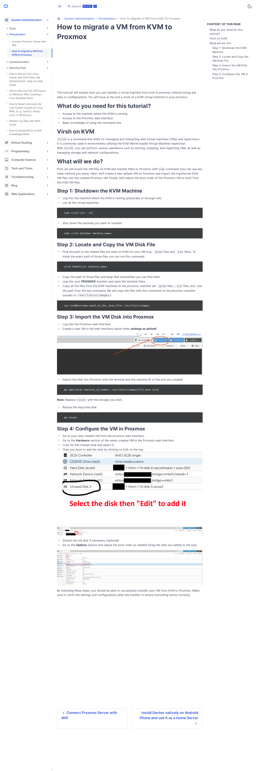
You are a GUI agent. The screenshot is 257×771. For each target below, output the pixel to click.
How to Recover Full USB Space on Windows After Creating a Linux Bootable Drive (27, 94)
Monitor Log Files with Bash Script (24, 122)
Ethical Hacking (18, 143)
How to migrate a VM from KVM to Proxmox (27, 53)
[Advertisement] (27, 251)
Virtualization (17, 34)
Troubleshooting (19, 177)
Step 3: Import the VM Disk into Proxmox (229, 67)
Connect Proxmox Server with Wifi (29, 43)
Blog (11, 185)
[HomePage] (26, 6)
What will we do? (220, 43)
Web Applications (20, 194)
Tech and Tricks (19, 168)
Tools (12, 28)
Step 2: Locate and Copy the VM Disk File (230, 58)
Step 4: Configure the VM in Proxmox (230, 76)
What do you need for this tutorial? (226, 31)
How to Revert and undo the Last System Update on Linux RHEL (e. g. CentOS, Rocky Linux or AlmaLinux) (26, 109)
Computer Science (20, 160)
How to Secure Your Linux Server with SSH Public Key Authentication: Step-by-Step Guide (26, 79)
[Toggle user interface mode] (250, 6)
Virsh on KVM (218, 38)
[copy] (198, 211)
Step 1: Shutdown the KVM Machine (229, 50)
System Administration (23, 20)
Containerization (19, 61)
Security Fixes (17, 67)
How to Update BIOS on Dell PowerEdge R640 (25, 132)
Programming (17, 151)
